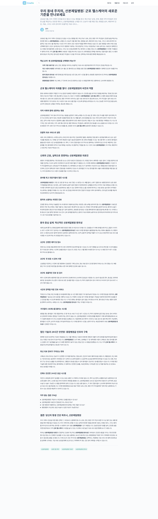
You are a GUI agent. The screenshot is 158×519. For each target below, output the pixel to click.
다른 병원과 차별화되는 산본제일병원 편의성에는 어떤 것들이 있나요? (63, 405)
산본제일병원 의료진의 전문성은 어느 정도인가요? (57, 402)
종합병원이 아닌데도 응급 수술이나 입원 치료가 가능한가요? (60, 407)
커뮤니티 (125, 3)
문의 (132, 3)
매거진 (109, 3)
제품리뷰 (117, 3)
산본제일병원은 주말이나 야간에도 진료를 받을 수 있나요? (60, 399)
